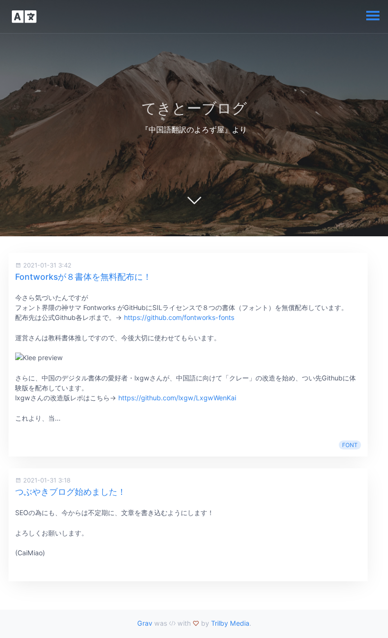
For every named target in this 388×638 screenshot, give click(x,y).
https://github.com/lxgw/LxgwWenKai (177, 398)
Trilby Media (230, 623)
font (350, 444)
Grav (144, 623)
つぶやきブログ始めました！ (70, 492)
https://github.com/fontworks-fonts (179, 317)
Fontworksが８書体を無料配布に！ (83, 277)
